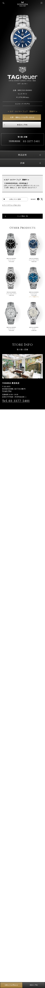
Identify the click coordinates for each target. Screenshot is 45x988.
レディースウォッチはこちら (11, 205)
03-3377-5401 (31, 141)
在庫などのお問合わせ (11, 985)
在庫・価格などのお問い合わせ (22, 117)
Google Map (7, 391)
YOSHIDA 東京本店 (14, 141)
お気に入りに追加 (15, 199)
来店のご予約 (22, 125)
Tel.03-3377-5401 (16, 401)
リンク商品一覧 (22, 216)
